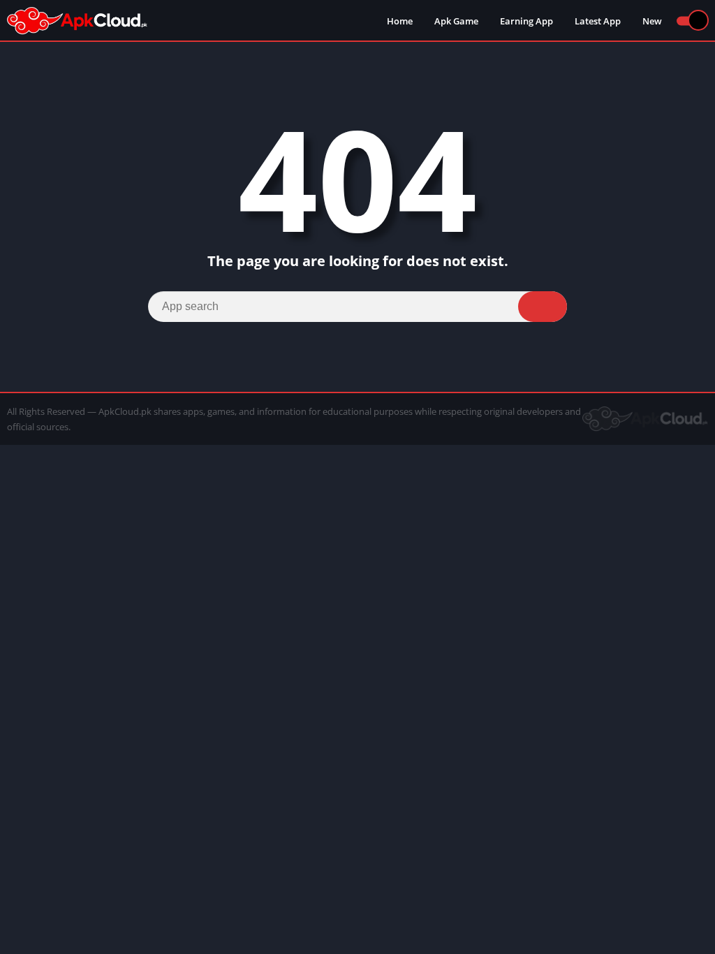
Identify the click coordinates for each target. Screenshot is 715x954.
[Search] (542, 306)
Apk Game (456, 21)
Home (400, 21)
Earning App (526, 21)
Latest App (598, 21)
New (652, 21)
